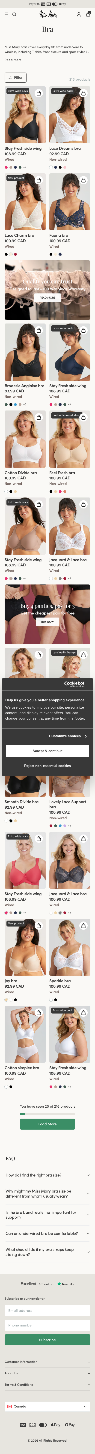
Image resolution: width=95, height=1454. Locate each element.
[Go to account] (79, 14)
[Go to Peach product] (64, 491)
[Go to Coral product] (6, 167)
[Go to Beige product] (15, 491)
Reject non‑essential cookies (47, 766)
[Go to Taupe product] (10, 167)
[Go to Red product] (15, 254)
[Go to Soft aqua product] (15, 404)
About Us (11, 1373)
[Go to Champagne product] (10, 254)
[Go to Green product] (20, 167)
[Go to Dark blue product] (60, 254)
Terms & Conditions (19, 1385)
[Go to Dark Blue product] (15, 167)
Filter (18, 77)
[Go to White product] (51, 167)
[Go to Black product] (60, 167)
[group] (25, 114)
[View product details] (25, 156)
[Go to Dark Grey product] (60, 578)
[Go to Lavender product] (64, 825)
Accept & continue (48, 751)
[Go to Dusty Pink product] (64, 167)
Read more (47, 297)
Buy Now (47, 621)
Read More (13, 60)
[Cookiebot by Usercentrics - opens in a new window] (69, 684)
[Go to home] (48, 14)
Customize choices (65, 736)
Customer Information (21, 1362)
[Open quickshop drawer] (39, 93)
